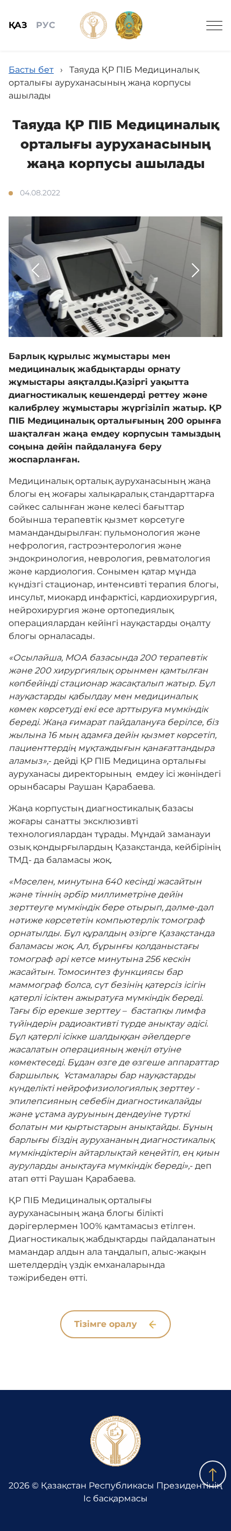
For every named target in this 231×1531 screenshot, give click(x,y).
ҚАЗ (18, 25)
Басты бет (31, 70)
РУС (45, 25)
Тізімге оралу (107, 1324)
